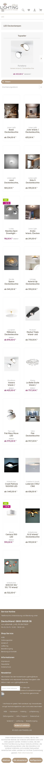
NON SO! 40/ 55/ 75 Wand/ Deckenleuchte (11, 586)
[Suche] (23, 10)
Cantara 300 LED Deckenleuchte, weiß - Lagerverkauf (11, 535)
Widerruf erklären (22, 725)
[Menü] (1, 10)
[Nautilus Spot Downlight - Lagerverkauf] (11, 212)
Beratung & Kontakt (9, 651)
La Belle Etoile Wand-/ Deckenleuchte (33, 383)
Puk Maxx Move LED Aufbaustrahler (11, 434)
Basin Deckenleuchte (11, 130)
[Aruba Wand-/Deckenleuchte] (32, 212)
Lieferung (4, 646)
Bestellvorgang (7, 649)
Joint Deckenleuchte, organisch (11, 181)
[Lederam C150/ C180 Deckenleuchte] (32, 465)
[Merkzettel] (28, 10)
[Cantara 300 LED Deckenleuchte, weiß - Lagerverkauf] (11, 515)
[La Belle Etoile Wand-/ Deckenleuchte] (32, 364)
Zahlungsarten (6, 640)
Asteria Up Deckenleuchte (33, 282)
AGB (2, 637)
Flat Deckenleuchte (33, 434)
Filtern (7, 82)
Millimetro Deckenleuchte (11, 333)
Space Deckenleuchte (11, 282)
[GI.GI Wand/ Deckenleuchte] (32, 515)
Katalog (23, 711)
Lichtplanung (34, 711)
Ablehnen (6, 760)
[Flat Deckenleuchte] (32, 414)
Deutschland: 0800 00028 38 (16, 621)
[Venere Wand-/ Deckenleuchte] (22, 52)
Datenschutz (6, 667)
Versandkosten (37, 703)
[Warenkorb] (40, 10)
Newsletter (5, 664)
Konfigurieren (36, 760)
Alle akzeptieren (20, 760)
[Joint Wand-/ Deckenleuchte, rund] (32, 111)
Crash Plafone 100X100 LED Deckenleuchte (11, 485)
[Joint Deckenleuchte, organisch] (11, 161)
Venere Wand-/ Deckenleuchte (22, 68)
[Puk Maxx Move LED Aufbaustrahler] (11, 414)
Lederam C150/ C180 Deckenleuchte (33, 485)
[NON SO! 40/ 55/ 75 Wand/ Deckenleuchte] (11, 566)
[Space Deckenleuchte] (11, 263)
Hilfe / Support (21, 716)
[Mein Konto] (34, 10)
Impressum (5, 661)
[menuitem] (1, 10)
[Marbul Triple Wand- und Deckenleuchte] (32, 313)
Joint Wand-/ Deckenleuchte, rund (33, 130)
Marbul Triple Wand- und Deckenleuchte (33, 333)
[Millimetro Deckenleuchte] (11, 313)
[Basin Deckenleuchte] (11, 111)
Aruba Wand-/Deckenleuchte (32, 232)
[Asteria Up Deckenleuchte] (32, 263)
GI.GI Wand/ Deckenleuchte (33, 535)
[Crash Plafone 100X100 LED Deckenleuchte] (11, 465)
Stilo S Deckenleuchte (33, 181)
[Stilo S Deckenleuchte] (32, 161)
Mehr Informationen (25, 753)
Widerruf (4, 643)
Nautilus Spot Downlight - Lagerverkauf (11, 232)
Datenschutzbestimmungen (30, 690)
